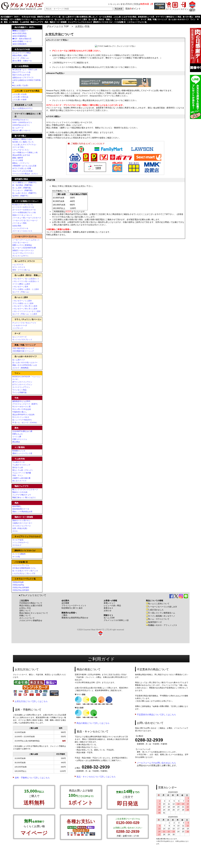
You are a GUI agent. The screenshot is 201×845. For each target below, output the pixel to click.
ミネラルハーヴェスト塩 (137, 22)
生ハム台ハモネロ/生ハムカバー (25, 362)
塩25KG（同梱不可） (20, 196)
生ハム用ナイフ (18, 360)
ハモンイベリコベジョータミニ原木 (26, 311)
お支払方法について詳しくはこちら (31, 701)
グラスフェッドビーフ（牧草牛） (25, 404)
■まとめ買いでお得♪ (20, 85)
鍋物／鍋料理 (17, 158)
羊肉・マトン (17, 475)
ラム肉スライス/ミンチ (21, 465)
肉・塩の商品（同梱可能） (23, 185)
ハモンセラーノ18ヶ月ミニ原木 (24, 306)
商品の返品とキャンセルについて (33, 613)
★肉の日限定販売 (19, 44)
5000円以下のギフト (20, 120)
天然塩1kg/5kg (18, 585)
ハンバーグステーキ (20, 228)
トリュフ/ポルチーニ (20, 542)
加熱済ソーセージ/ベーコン (23, 250)
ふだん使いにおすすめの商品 (124, 17)
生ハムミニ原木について (158, 603)
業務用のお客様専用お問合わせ (75, 618)
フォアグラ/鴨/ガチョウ (21, 495)
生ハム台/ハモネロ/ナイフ (178, 19)
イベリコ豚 (16, 437)
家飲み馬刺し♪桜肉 (19, 55)
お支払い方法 (82, 26)
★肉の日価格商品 (19, 36)
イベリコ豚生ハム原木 (21, 284)
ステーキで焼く (18, 147)
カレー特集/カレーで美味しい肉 (25, 152)
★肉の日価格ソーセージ (22, 41)
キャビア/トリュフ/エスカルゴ (80, 22)
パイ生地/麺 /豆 (120, 22)
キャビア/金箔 (17, 540)
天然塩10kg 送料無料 (20, 587)
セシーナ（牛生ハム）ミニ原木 (24, 314)
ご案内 (64, 615)
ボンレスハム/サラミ (20, 256)
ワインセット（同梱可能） (23, 190)
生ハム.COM (109, 618)
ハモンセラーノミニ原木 (22, 301)
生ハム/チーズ (17, 128)
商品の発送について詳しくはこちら (93, 723)
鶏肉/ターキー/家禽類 (58, 22)
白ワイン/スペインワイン (22, 385)
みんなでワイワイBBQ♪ (21, 53)
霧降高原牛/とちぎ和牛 (21, 401)
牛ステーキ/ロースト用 (21, 407)
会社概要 (65, 603)
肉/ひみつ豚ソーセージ (21, 130)
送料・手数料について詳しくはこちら (32, 777)
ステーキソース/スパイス (22, 231)
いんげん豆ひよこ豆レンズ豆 (23, 573)
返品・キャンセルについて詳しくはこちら (96, 776)
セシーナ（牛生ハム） (21, 58)
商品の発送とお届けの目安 (30, 605)
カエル (15, 531)
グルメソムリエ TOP (58, 26)
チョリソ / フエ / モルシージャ (24, 323)
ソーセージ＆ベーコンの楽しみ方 (162, 607)
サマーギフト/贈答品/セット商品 (168, 17)
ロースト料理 (17, 160)
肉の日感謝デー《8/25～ (10, 17)
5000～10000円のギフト (22, 122)
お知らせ (107, 610)
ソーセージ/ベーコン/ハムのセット (26, 240)
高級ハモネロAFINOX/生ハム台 (24, 365)
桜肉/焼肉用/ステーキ (20, 509)
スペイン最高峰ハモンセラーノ (161, 616)
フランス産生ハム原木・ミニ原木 (25, 289)
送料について (25, 610)
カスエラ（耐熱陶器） (21, 368)
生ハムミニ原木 (81, 19)
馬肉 (46, 22)
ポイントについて (27, 618)
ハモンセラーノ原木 (20, 287)
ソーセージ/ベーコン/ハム (43, 19)
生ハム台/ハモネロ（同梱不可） (25, 193)
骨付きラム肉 (17, 467)
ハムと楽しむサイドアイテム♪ (24, 145)
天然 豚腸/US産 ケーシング (23, 351)
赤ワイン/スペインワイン (22, 382)
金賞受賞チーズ (155, 622)
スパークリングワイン (21, 387)
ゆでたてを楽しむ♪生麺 (21, 168)
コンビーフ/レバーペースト (23, 253)
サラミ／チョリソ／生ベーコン (127, 19)
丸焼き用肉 (16, 226)
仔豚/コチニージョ (19, 439)
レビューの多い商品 (112, 605)
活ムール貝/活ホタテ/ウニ (22, 108)
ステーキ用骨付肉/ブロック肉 (24, 212)
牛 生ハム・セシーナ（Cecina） (25, 422)
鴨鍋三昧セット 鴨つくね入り (24, 497)
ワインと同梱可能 (19, 392)
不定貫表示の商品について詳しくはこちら (156, 714)
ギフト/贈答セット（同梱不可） (25, 182)
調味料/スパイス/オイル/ (102, 22)
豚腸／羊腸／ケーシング (157, 19)
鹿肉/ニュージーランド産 (22, 453)
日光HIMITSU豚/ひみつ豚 (22, 431)
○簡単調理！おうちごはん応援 (24, 166)
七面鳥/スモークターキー (22, 523)
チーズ (143, 19)
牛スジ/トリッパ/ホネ (20, 417)
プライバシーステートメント (74, 605)
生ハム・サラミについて (158, 619)
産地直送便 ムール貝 (146, 17)
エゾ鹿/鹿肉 (13, 22)
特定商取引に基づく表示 (72, 608)
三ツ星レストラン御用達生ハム (161, 613)
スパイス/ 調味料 (19, 554)
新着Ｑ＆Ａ (108, 608)
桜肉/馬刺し (17, 506)
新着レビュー (109, 603)
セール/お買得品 (105, 17)
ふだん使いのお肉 (19, 94)
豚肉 (6, 22)
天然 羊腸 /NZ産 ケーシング (23, 348)
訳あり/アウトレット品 (21, 72)
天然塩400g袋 (18, 582)
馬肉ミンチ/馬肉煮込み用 (22, 512)
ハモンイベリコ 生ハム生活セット (25, 281)
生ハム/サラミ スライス (64, 19)
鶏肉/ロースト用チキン (21, 520)
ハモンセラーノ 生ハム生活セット (25, 279)
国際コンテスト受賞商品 (22, 245)
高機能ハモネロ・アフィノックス (162, 625)
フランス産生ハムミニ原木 (23, 303)
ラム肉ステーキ (18, 462)
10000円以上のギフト (21, 125)
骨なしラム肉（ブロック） (23, 470)
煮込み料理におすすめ (21, 155)
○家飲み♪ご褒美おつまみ (22, 139)
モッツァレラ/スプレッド (22, 340)
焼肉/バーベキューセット (22, 215)
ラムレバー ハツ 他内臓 (21, 473)
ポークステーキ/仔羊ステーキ (24, 210)
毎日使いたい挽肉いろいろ (23, 142)
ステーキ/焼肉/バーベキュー (20, 19)
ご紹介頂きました (156, 610)
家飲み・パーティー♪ (20, 163)
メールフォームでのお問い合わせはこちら (156, 763)
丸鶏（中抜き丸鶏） (20, 528)
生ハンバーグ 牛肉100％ (22, 420)
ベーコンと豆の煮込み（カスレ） (25, 174)
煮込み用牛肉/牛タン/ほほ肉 (23, 415)
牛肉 (16, 398)
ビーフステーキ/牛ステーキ (23, 207)
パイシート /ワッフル (20, 565)
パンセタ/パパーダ (19, 325)
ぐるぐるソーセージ (20, 242)
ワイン (193, 19)
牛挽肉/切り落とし (19, 412)
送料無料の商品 (21, 179)
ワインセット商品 (19, 390)
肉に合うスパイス (19, 481)
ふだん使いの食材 (19, 100)
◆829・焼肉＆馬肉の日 (21, 39)
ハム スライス (17, 265)
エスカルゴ (16, 545)
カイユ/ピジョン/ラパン (21, 526)
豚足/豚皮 (16, 442)
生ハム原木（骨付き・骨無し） (100, 19)
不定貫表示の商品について (30, 603)
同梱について (25, 615)
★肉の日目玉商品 (19, 33)
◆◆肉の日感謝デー (20, 31)
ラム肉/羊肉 (24, 22)
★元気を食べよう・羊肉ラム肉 (24, 70)
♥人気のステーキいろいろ (22, 205)
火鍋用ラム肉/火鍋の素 (21, 478)
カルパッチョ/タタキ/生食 (22, 171)
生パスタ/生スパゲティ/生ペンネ (25, 571)
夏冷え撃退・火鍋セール (22, 61)
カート (169, 9)
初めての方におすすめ (21, 75)
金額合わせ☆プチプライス (23, 77)
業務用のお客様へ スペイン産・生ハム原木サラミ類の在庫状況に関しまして (67, 17)
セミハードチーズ (19, 337)
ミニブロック (17, 328)
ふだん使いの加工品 (20, 97)
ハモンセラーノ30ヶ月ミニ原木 (24, 309)
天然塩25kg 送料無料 (20, 590)
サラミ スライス (18, 267)
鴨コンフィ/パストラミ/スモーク (25, 490)
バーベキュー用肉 (19, 223)
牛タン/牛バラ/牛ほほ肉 (21, 409)
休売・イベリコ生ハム (21, 270)
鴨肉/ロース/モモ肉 (19, 492)
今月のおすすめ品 (29, 17)
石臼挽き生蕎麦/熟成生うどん (24, 568)
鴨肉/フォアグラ (36, 22)
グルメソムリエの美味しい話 (116, 620)
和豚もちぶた (17, 434)
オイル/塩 (16, 557)
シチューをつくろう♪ (20, 150)
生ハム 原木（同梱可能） (22, 188)
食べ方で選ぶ (188, 17)
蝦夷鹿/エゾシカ (18, 451)
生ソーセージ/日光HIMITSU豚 (24, 248)
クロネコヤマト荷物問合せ (30, 620)
